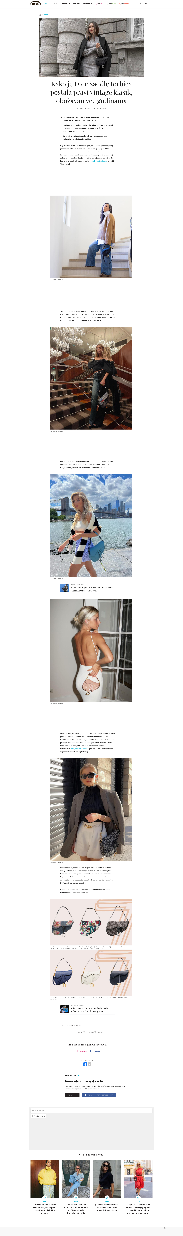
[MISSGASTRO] (124, 4)
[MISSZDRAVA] (112, 4)
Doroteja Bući (85, 109)
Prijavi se (72, 1095)
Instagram (83, 1051)
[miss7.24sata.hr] (36, 4)
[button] (150, 4)
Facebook (96, 1051)
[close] (164, 1228)
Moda (46, 15)
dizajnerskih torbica (79, 749)
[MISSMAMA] (101, 4)
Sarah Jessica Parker (99, 161)
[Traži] (141, 4)
